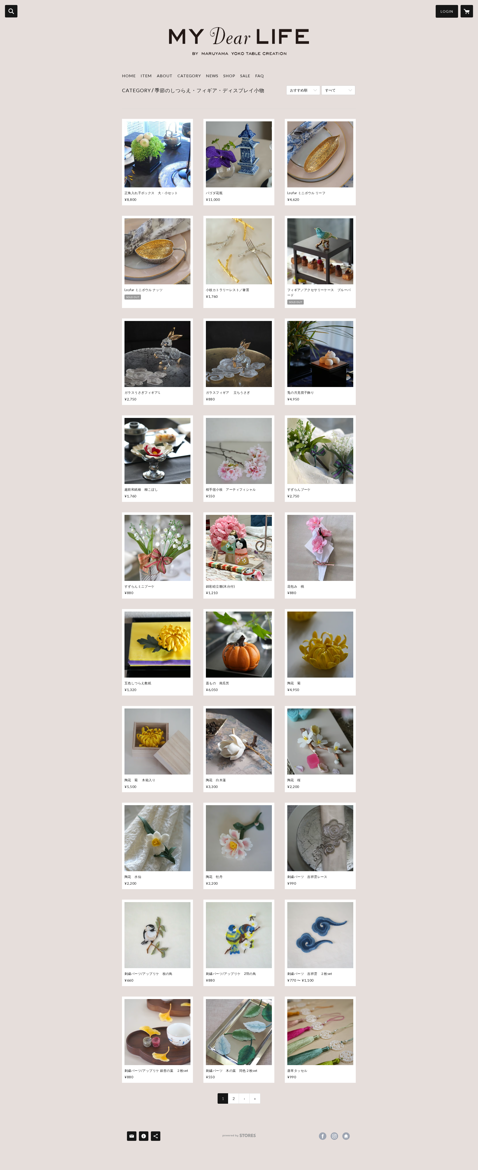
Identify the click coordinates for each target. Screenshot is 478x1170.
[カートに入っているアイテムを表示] (467, 11)
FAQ (259, 75)
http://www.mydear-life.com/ (346, 1136)
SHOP (229, 75)
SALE (245, 75)
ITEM (146, 75)
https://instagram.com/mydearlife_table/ (334, 1136)
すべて (330, 90)
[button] (447, 11)
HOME (129, 75)
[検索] (11, 11)
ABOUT (165, 75)
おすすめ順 (298, 90)
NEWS (212, 75)
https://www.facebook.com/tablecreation (322, 1136)
